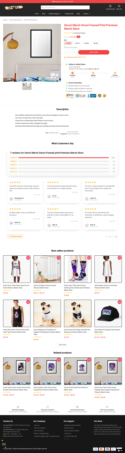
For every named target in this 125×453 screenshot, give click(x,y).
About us (36, 425)
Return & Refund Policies (71, 431)
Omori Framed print (30, 20)
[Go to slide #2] (37, 86)
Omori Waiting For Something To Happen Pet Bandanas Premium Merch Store (47, 332)
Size (65, 40)
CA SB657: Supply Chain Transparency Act (46, 436)
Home (5, 20)
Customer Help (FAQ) (70, 436)
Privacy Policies (38, 431)
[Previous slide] (6, 53)
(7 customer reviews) (79, 33)
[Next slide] (58, 53)
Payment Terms (69, 428)
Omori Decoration (15, 20)
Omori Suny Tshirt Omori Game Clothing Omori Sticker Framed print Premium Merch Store (107, 390)
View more (62, 345)
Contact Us (67, 433)
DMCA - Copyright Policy (41, 433)
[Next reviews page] (116, 237)
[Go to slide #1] (27, 86)
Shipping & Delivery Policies (72, 425)
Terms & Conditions (40, 428)
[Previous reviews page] (106, 237)
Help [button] (121, 450)
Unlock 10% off (4, 444)
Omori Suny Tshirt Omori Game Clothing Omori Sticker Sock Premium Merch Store (77, 288)
